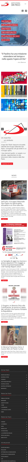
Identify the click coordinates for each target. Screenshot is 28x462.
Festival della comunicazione (8, 454)
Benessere (3, 400)
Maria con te (4, 437)
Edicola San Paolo (5, 435)
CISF (2, 458)
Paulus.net (3, 449)
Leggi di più (4, 219)
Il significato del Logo (7, 163)
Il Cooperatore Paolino (6, 433)
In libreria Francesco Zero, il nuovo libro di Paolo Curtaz (12, 348)
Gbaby (2, 411)
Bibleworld (3, 388)
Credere (3, 421)
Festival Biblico (4, 456)
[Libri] (14, 91)
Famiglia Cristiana (5, 398)
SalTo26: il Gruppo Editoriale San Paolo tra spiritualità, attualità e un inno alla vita (13, 203)
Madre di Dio (4, 428)
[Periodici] (14, 78)
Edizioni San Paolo (5, 374)
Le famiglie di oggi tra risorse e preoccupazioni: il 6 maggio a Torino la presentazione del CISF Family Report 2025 (13, 264)
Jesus (2, 426)
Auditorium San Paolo (6, 381)
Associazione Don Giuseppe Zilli (8, 461)
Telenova (3, 379)
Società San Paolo (5, 447)
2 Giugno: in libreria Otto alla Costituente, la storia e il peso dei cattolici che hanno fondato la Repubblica (14, 308)
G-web (2, 405)
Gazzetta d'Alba (4, 402)
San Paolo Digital (5, 383)
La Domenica (4, 424)
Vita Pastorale (4, 430)
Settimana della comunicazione (8, 452)
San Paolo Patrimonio (6, 386)
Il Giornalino (4, 407)
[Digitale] (14, 105)
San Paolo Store (5, 377)
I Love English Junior (6, 409)
